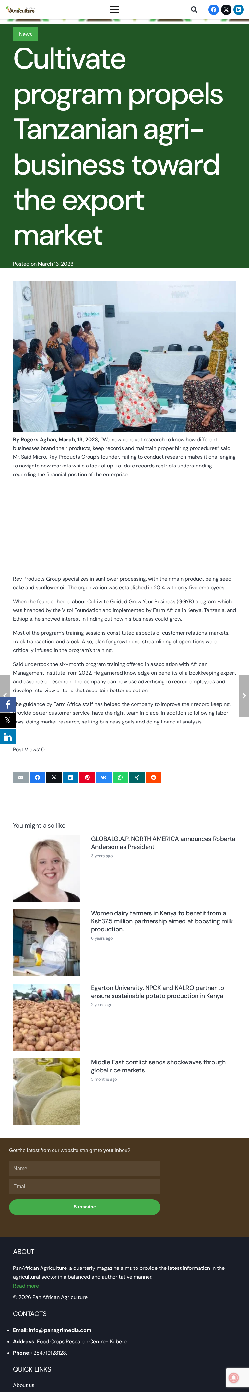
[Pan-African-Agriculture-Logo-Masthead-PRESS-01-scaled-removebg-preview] (20, 10)
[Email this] (21, 777)
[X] (226, 10)
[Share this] (37, 777)
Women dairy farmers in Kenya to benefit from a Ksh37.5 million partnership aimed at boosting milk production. (162, 921)
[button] (194, 10)
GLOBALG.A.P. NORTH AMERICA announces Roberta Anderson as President (163, 843)
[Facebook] (213, 10)
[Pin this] (87, 777)
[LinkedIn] (238, 10)
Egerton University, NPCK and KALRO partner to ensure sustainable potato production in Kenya (157, 992)
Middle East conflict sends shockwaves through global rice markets (158, 1066)
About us (23, 1385)
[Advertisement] (124, 529)
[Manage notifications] (234, 1378)
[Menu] (115, 10)
